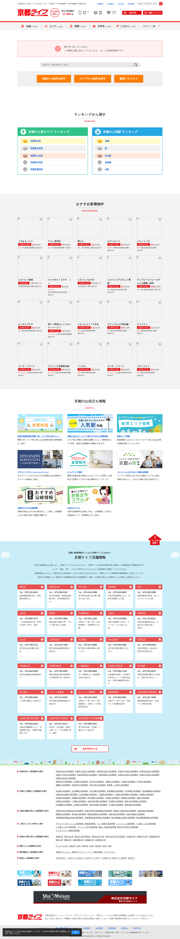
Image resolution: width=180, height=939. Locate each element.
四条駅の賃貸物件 (146, 794)
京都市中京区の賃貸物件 (128, 771)
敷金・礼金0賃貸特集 (107, 827)
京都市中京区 (36, 162)
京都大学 (59, 836)
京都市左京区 (36, 148)
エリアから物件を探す (92, 78)
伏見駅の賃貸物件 (116, 801)
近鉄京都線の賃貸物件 (135, 814)
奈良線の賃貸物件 (79, 814)
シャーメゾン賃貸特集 (125, 824)
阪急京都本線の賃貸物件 (97, 814)
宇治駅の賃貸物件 (116, 805)
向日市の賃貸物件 (96, 782)
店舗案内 (100, 4)
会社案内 (110, 4)
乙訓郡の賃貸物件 (80, 782)
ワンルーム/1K (62, 846)
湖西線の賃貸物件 (63, 814)
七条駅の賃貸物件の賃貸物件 (126, 794)
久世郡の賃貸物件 (128, 782)
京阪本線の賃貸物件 (117, 814)
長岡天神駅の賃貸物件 (98, 805)
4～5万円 (78, 858)
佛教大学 (68, 840)
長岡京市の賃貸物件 (64, 782)
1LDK (78, 846)
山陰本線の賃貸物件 (145, 811)
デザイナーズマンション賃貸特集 (69, 824)
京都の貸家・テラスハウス (104, 852)
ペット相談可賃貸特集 (106, 824)
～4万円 (70, 858)
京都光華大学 (78, 840)
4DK (109, 846)
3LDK (104, 846)
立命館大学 (131, 836)
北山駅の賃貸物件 (63, 791)
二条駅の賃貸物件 (79, 801)
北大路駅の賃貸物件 (80, 791)
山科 (107, 169)
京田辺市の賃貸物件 (80, 785)
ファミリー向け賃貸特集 (87, 827)
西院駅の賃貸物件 (128, 798)
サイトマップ (44, 928)
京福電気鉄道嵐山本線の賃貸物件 (69, 818)
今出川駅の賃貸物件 (97, 791)
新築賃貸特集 (90, 824)
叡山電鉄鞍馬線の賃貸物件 (147, 818)
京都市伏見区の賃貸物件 (149, 775)
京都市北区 (35, 141)
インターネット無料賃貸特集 (68, 830)
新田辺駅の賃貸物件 (133, 805)
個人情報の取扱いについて (66, 928)
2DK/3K (85, 846)
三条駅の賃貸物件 (105, 794)
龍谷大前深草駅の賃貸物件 (136, 801)
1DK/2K (72, 846)
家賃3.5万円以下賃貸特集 (127, 827)
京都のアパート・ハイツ (82, 852)
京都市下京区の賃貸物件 (66, 775)
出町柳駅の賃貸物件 (115, 791)
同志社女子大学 (98, 836)
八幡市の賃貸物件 (112, 782)
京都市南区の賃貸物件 (107, 775)
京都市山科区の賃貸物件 (66, 778)
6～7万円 (95, 858)
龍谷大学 (59, 840)
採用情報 (131, 4)
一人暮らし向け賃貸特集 (146, 824)
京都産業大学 (154, 836)
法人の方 (121, 4)
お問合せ (124, 928)
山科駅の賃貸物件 (80, 805)
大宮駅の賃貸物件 (112, 798)
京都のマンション (63, 852)
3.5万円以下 (61, 858)
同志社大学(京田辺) (82, 836)
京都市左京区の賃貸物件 (107, 771)
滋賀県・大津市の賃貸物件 (118, 785)
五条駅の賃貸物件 (63, 798)
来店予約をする (90, 749)
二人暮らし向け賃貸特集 (66, 827)
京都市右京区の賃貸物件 (128, 775)
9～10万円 (122, 858)
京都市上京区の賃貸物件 (85, 771)
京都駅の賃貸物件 (79, 798)
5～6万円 (87, 858)
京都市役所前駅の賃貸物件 (67, 794)
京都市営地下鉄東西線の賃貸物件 (98, 811)
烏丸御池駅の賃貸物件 (151, 791)
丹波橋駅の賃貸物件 (64, 805)
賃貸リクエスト (155, 13)
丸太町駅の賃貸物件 (133, 791)
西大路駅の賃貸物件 (95, 798)
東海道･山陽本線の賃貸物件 (124, 811)
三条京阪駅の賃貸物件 (88, 794)
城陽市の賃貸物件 (63, 785)
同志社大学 (68, 836)
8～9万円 (113, 858)
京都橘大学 (89, 840)
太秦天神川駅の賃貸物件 (97, 801)
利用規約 (86, 928)
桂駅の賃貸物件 (143, 798)
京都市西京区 (36, 169)
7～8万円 (104, 858)
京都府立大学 (100, 840)
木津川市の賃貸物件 (97, 785)
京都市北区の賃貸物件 (65, 771)
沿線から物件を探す (54, 78)
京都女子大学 (142, 836)
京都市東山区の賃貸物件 (149, 771)
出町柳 (108, 162)
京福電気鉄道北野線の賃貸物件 (97, 818)
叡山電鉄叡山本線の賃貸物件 (123, 818)
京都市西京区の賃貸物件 (87, 775)
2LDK (91, 846)
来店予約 (132, 13)
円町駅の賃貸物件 (63, 801)
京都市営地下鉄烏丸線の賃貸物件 (69, 811)
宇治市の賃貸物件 (144, 782)
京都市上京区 (36, 155)
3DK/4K (98, 846)
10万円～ (131, 858)
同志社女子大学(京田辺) (115, 836)
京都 (107, 141)
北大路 (108, 155)
